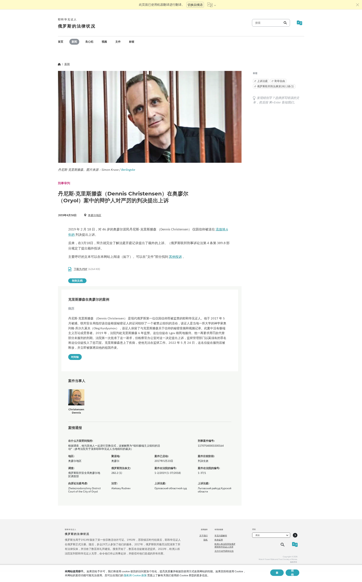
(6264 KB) (87, 269)
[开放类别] (295, 535)
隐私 (206, 539)
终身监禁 (219, 539)
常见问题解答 (221, 535)
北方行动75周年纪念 (224, 551)
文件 (118, 41)
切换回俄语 (195, 5)
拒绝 (292, 572)
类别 (257, 535)
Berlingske (128, 170)
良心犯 (89, 41)
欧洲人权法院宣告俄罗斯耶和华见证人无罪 (225, 545)
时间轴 (75, 356)
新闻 (74, 41)
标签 (131, 41)
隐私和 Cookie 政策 (135, 575)
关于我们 (203, 535)
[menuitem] (61, 42)
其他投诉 (175, 257)
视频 (104, 41)
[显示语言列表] (211, 4)
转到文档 (77, 280)
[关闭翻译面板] (357, 5)
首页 (60, 41)
